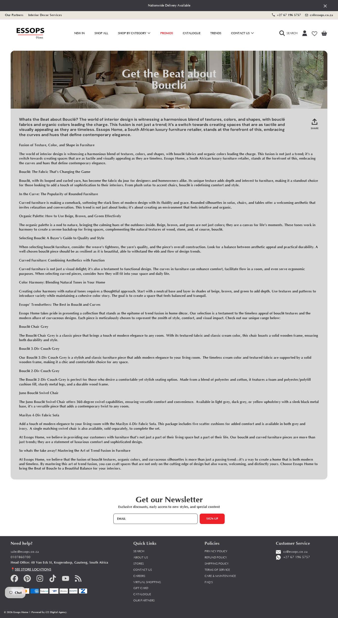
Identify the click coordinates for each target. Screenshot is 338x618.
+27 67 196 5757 (289, 15)
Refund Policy (216, 557)
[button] (289, 33)
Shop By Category (132, 33)
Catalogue (142, 594)
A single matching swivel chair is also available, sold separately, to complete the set (94, 429)
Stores (138, 563)
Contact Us (240, 33)
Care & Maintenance (220, 576)
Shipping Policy (217, 563)
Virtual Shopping (147, 582)
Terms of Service (217, 569)
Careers (139, 576)
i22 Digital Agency (56, 612)
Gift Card (140, 588)
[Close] (325, 6)
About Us (140, 557)
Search (138, 551)
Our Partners (14, 15)
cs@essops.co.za (321, 15)
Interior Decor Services (45, 15)
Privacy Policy (216, 551)
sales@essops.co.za (25, 552)
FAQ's (209, 582)
